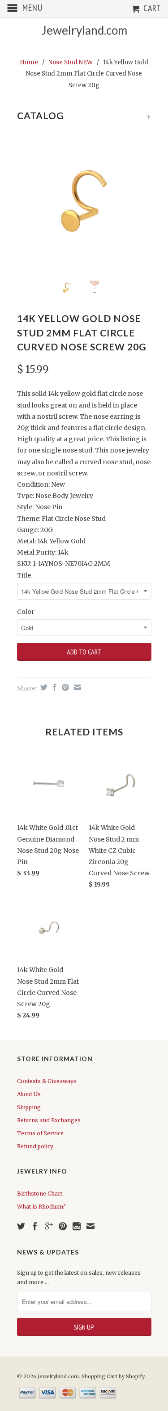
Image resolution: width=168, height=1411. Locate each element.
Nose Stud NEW (70, 62)
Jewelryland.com (84, 30)
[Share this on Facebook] (53, 687)
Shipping (29, 1107)
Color (25, 612)
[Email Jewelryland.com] (90, 1226)
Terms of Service (40, 1133)
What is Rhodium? (41, 1206)
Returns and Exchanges (49, 1120)
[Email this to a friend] (76, 687)
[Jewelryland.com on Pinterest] (63, 1226)
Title (24, 575)
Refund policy (35, 1146)
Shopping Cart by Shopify (113, 1376)
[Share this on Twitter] (42, 687)
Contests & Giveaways (47, 1081)
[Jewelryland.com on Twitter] (21, 1226)
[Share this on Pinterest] (64, 687)
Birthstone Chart (39, 1193)
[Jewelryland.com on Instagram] (77, 1226)
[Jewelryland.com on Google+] (49, 1226)
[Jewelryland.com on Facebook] (35, 1226)
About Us (29, 1094)
